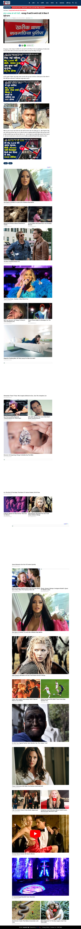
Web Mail (59, 927)
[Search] (73, 3)
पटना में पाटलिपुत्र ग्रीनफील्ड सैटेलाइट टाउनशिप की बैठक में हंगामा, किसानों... (29, 7)
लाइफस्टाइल (62, 2)
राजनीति (42, 2)
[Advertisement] (58, 27)
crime (6, 163)
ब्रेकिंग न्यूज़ (68, 2)
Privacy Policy (45, 927)
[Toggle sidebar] (75, 3)
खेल (56, 2)
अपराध (47, 2)
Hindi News (5, 10)
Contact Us (53, 927)
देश (37, 2)
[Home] (29, 3)
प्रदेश (33, 2)
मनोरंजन (52, 2)
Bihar (10, 163)
